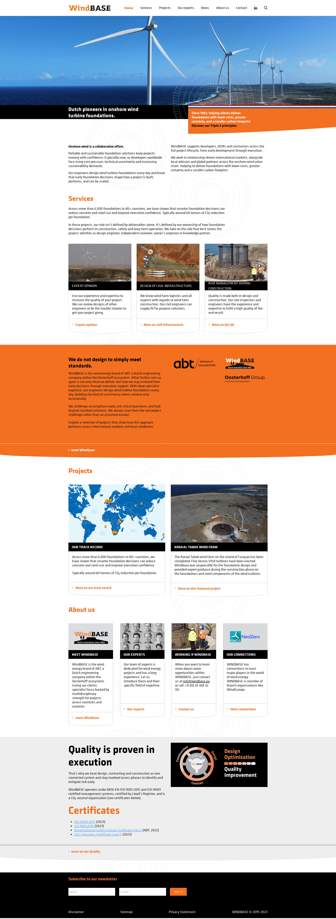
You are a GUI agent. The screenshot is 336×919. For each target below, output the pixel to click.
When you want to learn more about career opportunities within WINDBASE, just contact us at (192, 672)
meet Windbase (83, 450)
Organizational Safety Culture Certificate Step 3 (108, 830)
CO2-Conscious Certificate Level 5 (98, 834)
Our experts (135, 709)
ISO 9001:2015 (84, 826)
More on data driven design (231, 324)
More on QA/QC (154, 324)
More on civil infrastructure (95, 324)
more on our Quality (85, 851)
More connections (243, 709)
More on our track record (93, 587)
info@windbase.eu (196, 681)
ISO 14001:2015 (84, 822)
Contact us (186, 709)
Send (177, 891)
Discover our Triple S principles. (214, 125)
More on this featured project (198, 588)
